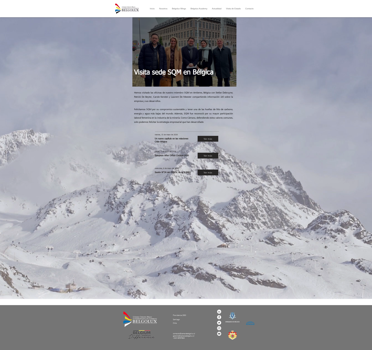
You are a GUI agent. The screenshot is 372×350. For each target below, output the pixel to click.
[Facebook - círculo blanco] (219, 317)
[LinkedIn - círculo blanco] (219, 312)
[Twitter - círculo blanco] (219, 323)
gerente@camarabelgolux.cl (183, 336)
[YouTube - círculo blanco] (219, 334)
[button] (163, 8)
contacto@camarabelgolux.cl (184, 333)
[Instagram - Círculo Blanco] (219, 328)
